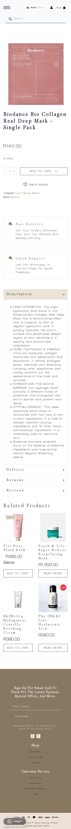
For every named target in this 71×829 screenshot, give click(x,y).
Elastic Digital (43, 826)
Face (17, 193)
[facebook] (38, 736)
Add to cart (41, 171)
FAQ (35, 794)
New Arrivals (35, 757)
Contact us (35, 778)
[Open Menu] (6, 7)
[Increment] (14, 171)
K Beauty (25, 193)
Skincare (36, 193)
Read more (53, 573)
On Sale (35, 763)
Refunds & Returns (35, 789)
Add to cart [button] (18, 573)
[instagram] (32, 736)
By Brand (35, 752)
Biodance (15, 197)
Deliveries (35, 783)
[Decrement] (6, 171)
